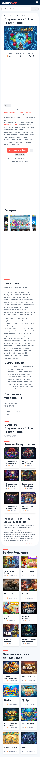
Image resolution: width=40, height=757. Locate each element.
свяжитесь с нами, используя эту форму (18, 543)
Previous (7, 223)
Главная (6, 15)
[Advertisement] (20, 81)
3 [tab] (23, 232)
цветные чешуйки (11, 125)
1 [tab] (17, 232)
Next (33, 223)
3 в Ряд (24, 15)
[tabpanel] (20, 223)
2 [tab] (20, 232)
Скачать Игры (16, 15)
